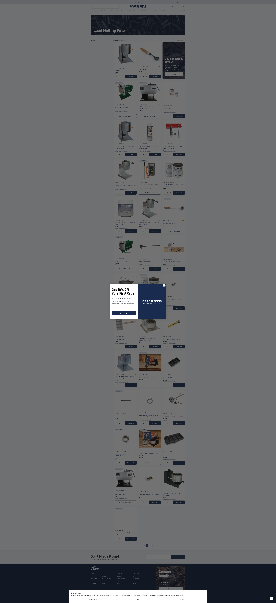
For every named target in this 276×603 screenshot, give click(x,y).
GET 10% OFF (124, 313)
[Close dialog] (164, 285)
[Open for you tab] (271, 598)
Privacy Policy (180, 595)
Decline (181, 599)
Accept (137, 599)
